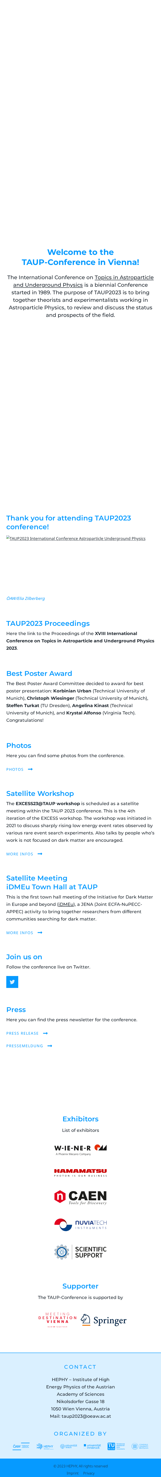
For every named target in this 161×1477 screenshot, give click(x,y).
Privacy (89, 1473)
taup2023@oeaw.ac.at (86, 1416)
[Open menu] (151, 10)
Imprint (73, 1473)
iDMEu (65, 904)
